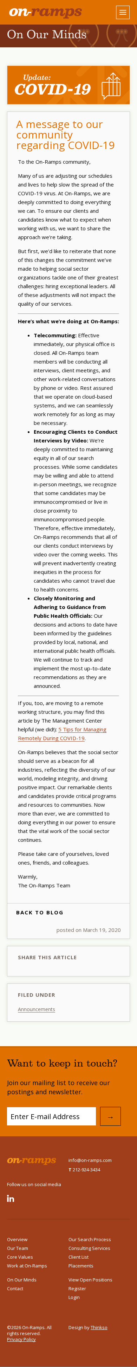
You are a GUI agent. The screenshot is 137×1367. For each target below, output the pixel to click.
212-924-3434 (84, 1169)
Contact (15, 1288)
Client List (78, 1257)
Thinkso (99, 1327)
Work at (27, 1266)
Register (77, 1288)
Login (74, 1297)
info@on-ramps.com (90, 1160)
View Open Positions (90, 1280)
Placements (80, 1266)
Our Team (17, 1248)
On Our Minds (22, 1280)
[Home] (37, 13)
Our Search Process (89, 1239)
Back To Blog (40, 912)
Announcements (36, 1009)
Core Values (20, 1257)
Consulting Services (89, 1248)
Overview (17, 1239)
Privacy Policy (21, 1339)
